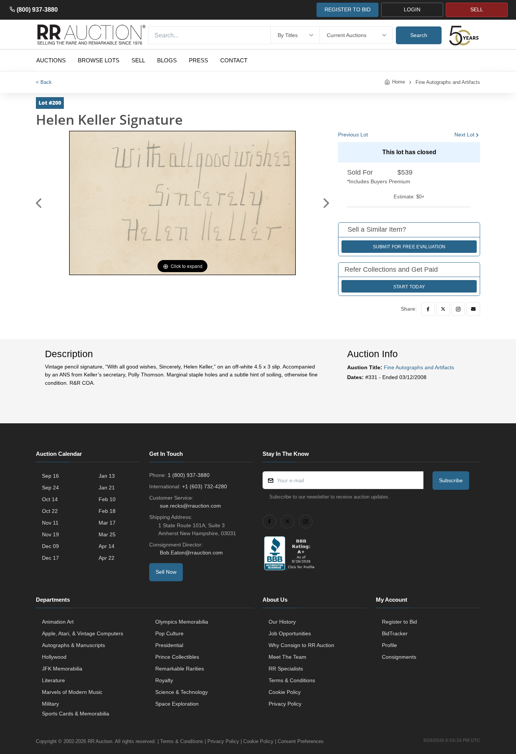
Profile (389, 645)
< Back (44, 82)
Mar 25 (107, 534)
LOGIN (412, 9)
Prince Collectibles (177, 657)
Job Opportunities (290, 633)
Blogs (167, 60)
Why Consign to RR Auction (301, 645)
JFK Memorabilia (62, 669)
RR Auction (100, 741)
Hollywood (54, 657)
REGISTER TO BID (347, 9)
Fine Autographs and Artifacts (448, 82)
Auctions (51, 60)
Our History (282, 622)
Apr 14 (106, 546)
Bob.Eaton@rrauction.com (191, 553)
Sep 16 (50, 476)
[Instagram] (458, 309)
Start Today (409, 287)
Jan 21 (107, 488)
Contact (233, 60)
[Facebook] (428, 309)
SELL (476, 9)
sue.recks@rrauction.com (190, 506)
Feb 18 (107, 511)
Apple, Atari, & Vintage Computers (82, 633)
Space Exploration (177, 704)
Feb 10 (107, 499)
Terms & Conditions (292, 680)
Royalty (164, 680)
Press (198, 60)
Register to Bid (399, 622)
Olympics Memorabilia (181, 622)
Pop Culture (169, 633)
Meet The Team (287, 657)
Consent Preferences (301, 741)
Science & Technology (181, 692)
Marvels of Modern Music (72, 692)
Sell (138, 60)
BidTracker (395, 633)
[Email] (473, 309)
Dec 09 (50, 546)
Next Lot (464, 135)
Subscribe (451, 480)
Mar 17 (107, 523)
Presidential (169, 645)
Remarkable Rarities (179, 669)
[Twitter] (443, 309)
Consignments (399, 657)
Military (50, 704)
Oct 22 (50, 511)
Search (418, 35)
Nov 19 (50, 534)
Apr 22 (106, 558)
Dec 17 (50, 558)
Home (398, 82)
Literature (53, 680)
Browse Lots (98, 60)
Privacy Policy (285, 704)
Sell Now (166, 572)
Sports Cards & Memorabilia (75, 714)
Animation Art (58, 622)
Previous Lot (353, 135)
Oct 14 (50, 499)
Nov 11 (50, 523)
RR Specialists (286, 669)
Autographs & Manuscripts (73, 645)
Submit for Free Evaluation (409, 246)
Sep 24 (50, 488)
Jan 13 (107, 476)
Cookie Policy (285, 692)
